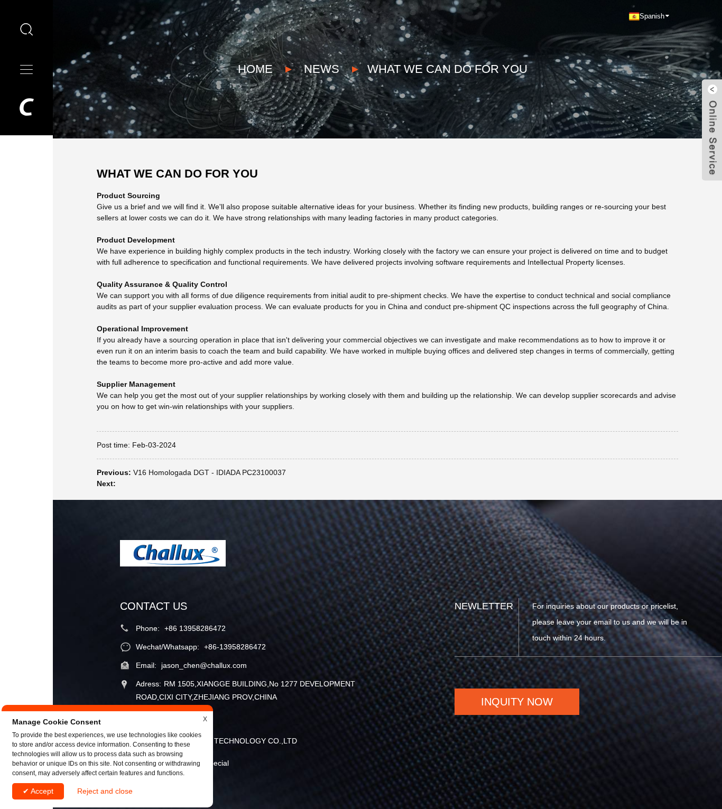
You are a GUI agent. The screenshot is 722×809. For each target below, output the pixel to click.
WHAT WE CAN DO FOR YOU (447, 69)
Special (217, 763)
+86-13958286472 (235, 647)
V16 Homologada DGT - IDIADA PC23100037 (209, 472)
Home (255, 69)
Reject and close (105, 791)
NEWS (321, 69)
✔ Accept (38, 791)
